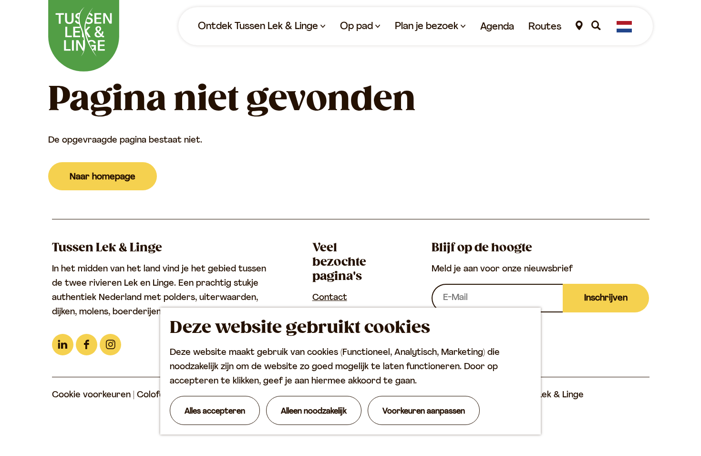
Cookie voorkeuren (91, 395)
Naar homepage (102, 177)
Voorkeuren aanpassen (423, 411)
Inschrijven (606, 298)
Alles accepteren (215, 411)
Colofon (154, 395)
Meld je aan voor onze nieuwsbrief (502, 269)
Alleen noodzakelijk (314, 411)
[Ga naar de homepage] (83, 36)
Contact (329, 298)
